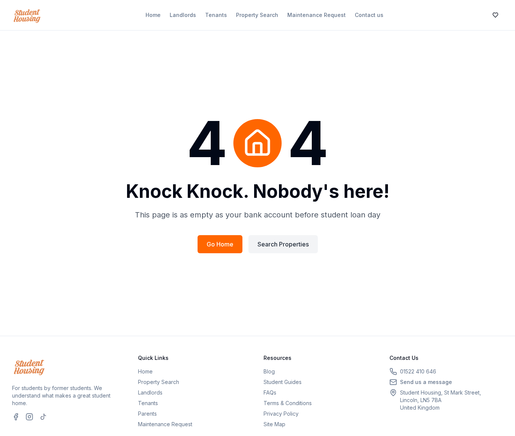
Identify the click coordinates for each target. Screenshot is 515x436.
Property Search (257, 15)
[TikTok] (43, 417)
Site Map (274, 424)
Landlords (183, 15)
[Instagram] (29, 417)
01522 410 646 (418, 371)
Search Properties (283, 244)
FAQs (270, 392)
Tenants (216, 15)
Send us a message (426, 382)
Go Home (220, 244)
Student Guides (283, 382)
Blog (269, 371)
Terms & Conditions (288, 403)
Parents (147, 413)
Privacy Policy (281, 413)
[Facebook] (16, 417)
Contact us (369, 15)
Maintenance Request (316, 15)
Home (153, 15)
